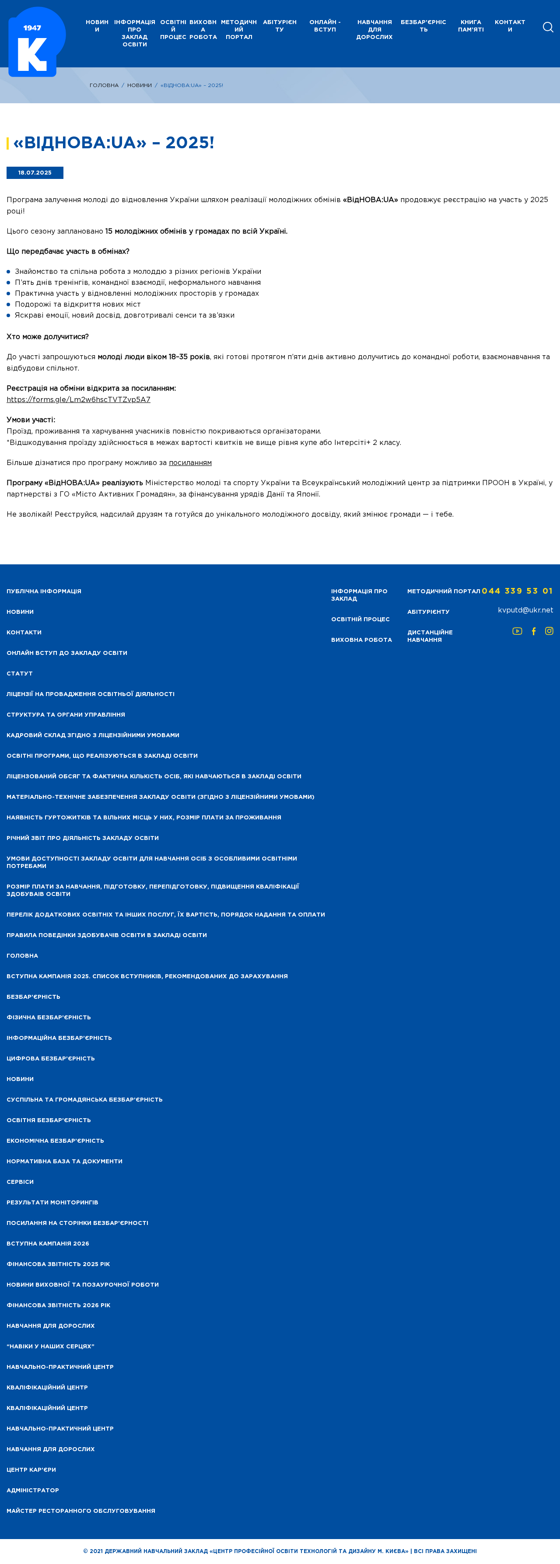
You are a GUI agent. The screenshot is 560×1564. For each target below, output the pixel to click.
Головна (104, 85)
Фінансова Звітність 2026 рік (58, 1305)
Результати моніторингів (52, 1202)
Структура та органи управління (66, 715)
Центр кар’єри (31, 1470)
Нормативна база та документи (64, 1161)
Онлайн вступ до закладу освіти (67, 653)
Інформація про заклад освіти (134, 33)
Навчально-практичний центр (60, 1367)
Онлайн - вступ (325, 26)
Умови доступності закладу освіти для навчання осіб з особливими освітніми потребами (152, 863)
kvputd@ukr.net (525, 610)
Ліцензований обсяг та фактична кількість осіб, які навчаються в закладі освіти (154, 776)
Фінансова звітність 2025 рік (58, 1264)
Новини (139, 85)
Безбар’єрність (33, 997)
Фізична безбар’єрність (49, 1017)
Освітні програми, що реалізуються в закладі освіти (102, 756)
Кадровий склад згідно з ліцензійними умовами (93, 735)
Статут (20, 674)
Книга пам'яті (471, 26)
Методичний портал (239, 30)
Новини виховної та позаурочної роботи (83, 1285)
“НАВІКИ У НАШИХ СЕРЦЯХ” (50, 1346)
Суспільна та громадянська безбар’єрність (85, 1100)
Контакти (510, 26)
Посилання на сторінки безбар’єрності (77, 1223)
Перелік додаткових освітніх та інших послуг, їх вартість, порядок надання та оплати (166, 915)
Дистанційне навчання (430, 636)
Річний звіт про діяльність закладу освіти (83, 838)
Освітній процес (173, 30)
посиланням (190, 463)
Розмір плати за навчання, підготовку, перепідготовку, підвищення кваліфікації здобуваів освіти (153, 891)
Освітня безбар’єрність (49, 1120)
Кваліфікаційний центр (47, 1388)
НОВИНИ (97, 26)
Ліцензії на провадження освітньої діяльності (91, 694)
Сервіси (20, 1182)
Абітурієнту (280, 26)
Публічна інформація (44, 591)
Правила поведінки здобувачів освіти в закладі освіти (107, 935)
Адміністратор (33, 1490)
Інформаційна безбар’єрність (59, 1038)
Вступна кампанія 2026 (48, 1244)
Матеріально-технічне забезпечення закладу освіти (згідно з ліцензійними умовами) (161, 797)
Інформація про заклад (359, 595)
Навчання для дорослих (374, 30)
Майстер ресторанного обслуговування (81, 1511)
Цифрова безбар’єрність (51, 1059)
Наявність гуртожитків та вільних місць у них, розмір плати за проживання (144, 817)
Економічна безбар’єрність (55, 1141)
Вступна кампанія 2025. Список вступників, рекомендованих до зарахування (147, 976)
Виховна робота (203, 30)
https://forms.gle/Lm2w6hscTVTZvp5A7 (78, 400)
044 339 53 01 (517, 591)
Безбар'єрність (423, 26)
